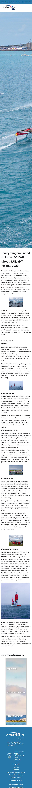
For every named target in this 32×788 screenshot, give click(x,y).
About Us (16, 767)
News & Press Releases (16, 775)
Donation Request (16, 777)
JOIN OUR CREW (16, 1)
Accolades (16, 769)
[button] (29, 8)
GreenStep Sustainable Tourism (16, 772)
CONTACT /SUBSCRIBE (26, 1)
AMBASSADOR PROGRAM (6, 1)
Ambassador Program (16, 780)
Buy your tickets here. (7, 529)
